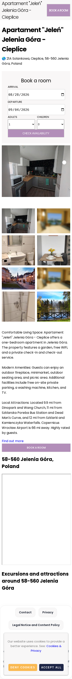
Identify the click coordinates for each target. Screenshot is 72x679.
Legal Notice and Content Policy (36, 625)
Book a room (58, 10)
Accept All (51, 667)
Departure (15, 102)
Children (43, 117)
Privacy (47, 612)
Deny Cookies (22, 667)
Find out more (13, 441)
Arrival (13, 87)
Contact (25, 612)
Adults (12, 117)
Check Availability (36, 133)
